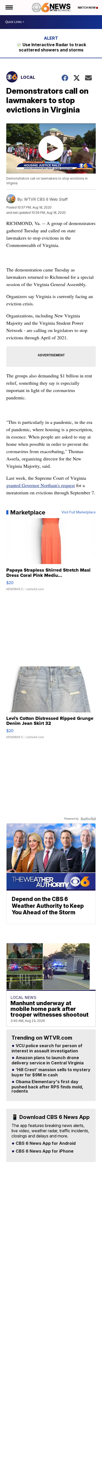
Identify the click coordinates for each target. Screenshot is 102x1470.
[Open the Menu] (9, 7)
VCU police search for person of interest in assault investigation (47, 1048)
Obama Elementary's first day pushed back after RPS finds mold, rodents (47, 1087)
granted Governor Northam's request (40, 485)
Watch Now (87, 7)
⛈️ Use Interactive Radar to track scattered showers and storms (51, 47)
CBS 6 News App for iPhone (44, 1151)
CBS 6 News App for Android (45, 1143)
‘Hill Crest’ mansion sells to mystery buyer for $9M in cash (51, 1072)
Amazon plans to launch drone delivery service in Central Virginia (48, 1060)
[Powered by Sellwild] (88, 819)
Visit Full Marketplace (78, 512)
